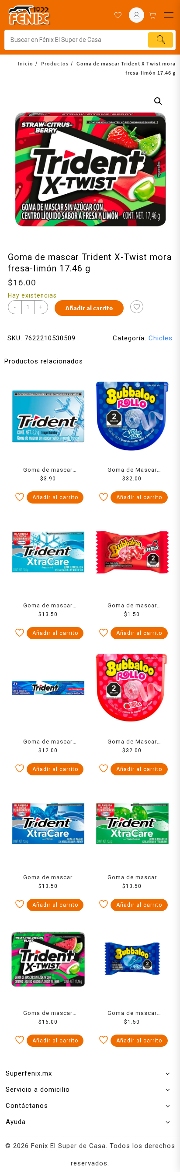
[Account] (136, 15)
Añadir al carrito (89, 308)
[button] (158, 101)
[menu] (169, 15)
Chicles (161, 338)
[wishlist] (117, 15)
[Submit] (160, 40)
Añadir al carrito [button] (55, 497)
